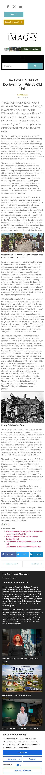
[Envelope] (21, 7)
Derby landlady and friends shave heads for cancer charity (20, 659)
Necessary (7, 764)
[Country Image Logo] (22, 36)
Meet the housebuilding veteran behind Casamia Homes (20, 729)
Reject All (32, 759)
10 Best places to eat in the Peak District (16, 695)
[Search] (35, 66)
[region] (22, 753)
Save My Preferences (22, 770)
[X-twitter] (14, 7)
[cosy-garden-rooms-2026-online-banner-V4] (22, 51)
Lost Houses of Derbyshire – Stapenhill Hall (23, 546)
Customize (11, 759)
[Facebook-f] (8, 7)
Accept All (22, 753)
